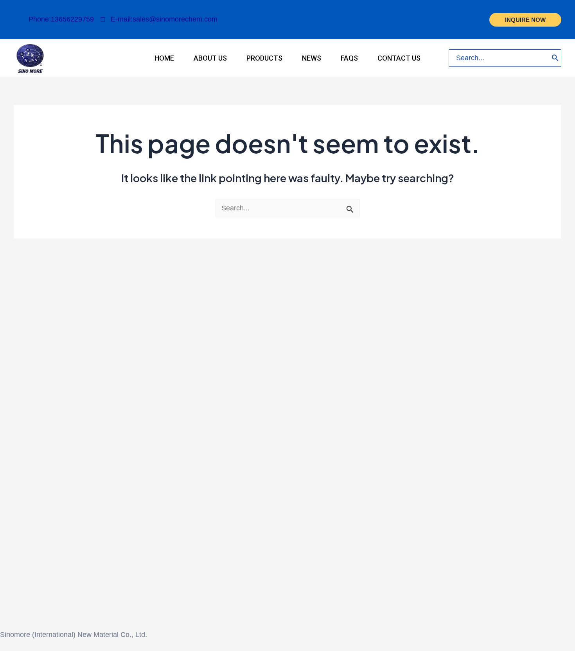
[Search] (555, 58)
